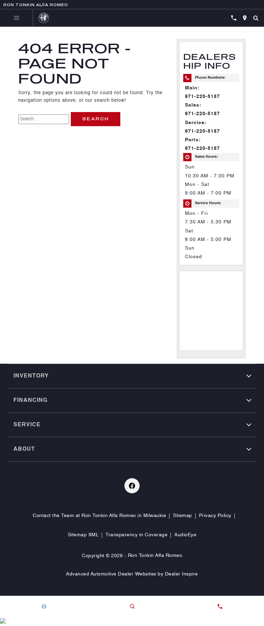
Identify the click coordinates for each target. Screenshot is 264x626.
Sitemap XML (83, 534)
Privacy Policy (215, 515)
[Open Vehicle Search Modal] (255, 17)
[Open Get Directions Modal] (245, 17)
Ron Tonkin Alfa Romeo (155, 555)
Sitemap (182, 515)
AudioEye (185, 534)
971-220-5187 (202, 96)
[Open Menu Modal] (16, 17)
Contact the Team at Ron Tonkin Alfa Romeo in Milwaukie (99, 515)
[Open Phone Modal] (233, 17)
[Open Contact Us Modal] (220, 606)
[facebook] (132, 485)
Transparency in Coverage (136, 534)
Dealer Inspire (181, 574)
